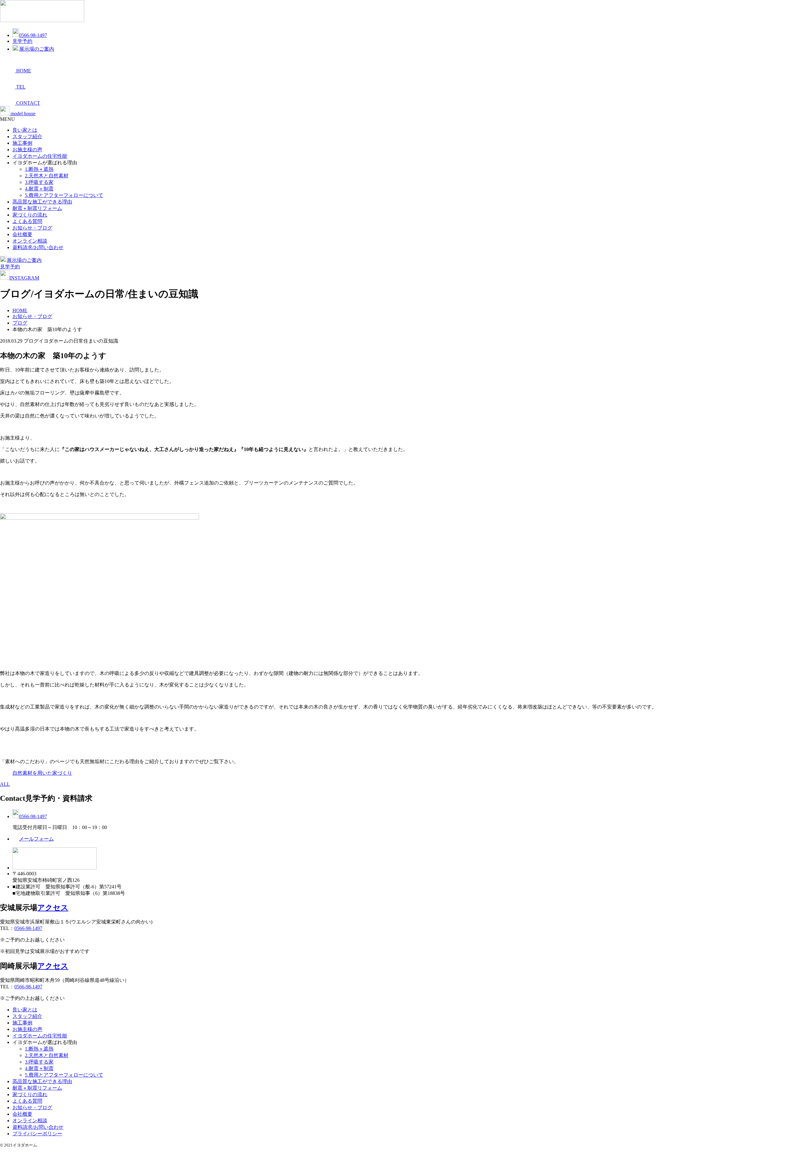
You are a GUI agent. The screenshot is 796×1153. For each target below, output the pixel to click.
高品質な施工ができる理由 (42, 201)
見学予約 (22, 41)
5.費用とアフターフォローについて (64, 195)
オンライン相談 (29, 241)
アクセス (52, 908)
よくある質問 (27, 221)
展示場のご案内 (36, 49)
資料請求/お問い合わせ (37, 247)
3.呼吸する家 (39, 182)
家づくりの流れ (29, 214)
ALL (5, 784)
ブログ (19, 323)
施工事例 (22, 143)
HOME (19, 310)
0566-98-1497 (33, 35)
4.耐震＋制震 (39, 188)
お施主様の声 (27, 149)
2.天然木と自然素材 (46, 175)
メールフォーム (36, 838)
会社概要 (22, 234)
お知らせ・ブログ (32, 227)
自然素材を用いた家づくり (42, 773)
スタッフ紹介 (27, 136)
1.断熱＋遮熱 (39, 169)
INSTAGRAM (24, 277)
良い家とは (24, 130)
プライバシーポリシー (37, 1133)
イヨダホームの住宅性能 (39, 156)
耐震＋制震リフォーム (37, 208)
